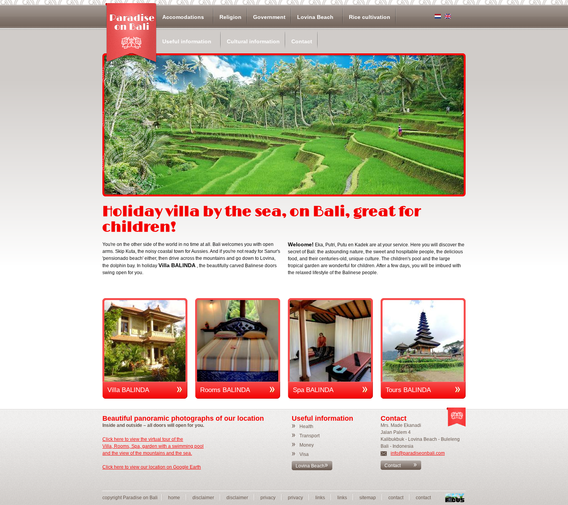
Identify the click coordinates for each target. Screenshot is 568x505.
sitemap (367, 497)
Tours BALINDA (408, 390)
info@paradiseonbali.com (418, 453)
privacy (267, 497)
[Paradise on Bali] (131, 33)
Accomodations (183, 17)
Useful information (186, 41)
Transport (309, 435)
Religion (230, 17)
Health (306, 426)
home (174, 497)
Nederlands (438, 16)
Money (306, 445)
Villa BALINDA (128, 390)
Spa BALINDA (313, 390)
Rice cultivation (369, 17)
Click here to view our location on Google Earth (151, 467)
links (320, 497)
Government (269, 17)
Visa (304, 454)
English (448, 16)
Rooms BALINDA (225, 390)
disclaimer (203, 497)
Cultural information (253, 41)
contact (395, 497)
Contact (301, 41)
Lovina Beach (315, 17)
